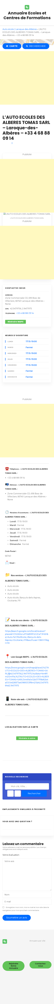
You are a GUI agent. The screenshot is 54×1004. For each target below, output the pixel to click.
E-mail (8, 901)
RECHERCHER (36, 46)
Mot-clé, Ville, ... (8, 786)
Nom (7, 894)
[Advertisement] (27, 78)
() (12, 143)
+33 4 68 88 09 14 (25, 313)
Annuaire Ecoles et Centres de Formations (27, 15)
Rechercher (34, 793)
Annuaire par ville (37, 941)
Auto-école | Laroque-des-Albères (20, 29)
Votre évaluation (11, 855)
